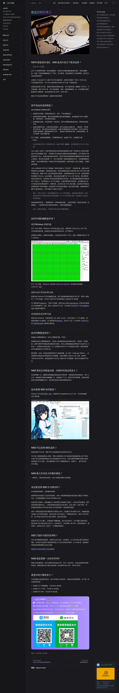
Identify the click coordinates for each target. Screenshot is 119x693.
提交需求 (56, 606)
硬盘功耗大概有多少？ (103, 47)
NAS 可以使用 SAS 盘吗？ (104, 32)
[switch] (114, 3)
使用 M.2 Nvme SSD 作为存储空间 (42, 549)
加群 (50, 603)
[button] (12, 8)
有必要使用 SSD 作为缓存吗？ (105, 38)
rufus (63, 303)
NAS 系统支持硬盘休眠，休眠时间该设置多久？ (106, 26)
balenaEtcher (73, 303)
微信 (73, 606)
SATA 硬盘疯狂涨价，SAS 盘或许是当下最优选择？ (106, 15)
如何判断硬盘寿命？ (102, 23)
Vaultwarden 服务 (59, 613)
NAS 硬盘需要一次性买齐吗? (105, 44)
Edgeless (43, 303)
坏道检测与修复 (38, 323)
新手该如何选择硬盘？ (103, 18)
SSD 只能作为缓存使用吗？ (105, 41)
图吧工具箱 (60, 228)
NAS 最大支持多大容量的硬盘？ (106, 35)
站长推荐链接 (103, 685)
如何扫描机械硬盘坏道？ (104, 20)
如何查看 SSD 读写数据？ (104, 29)
